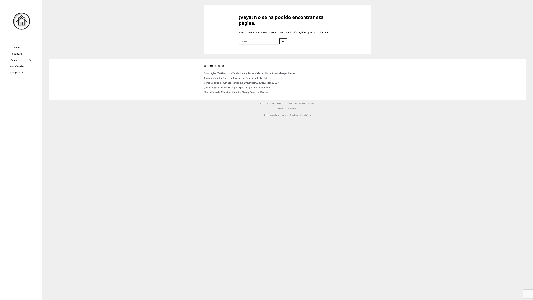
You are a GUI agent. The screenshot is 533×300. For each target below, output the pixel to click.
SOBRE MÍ (17, 54)
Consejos (289, 103)
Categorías (15, 72)
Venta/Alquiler (17, 66)
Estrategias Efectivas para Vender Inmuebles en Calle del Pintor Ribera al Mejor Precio (249, 73)
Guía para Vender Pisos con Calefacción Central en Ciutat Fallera (237, 78)
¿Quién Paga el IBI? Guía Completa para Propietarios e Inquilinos (237, 87)
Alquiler (280, 103)
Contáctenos (17, 60)
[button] (23, 72)
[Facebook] (13, 85)
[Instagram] (20, 85)
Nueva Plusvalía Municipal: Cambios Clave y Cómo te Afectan (236, 92)
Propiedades (300, 103)
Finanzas (311, 103)
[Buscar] (283, 41)
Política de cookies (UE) (287, 108)
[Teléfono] (27, 85)
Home (17, 47)
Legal (262, 103)
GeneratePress (305, 115)
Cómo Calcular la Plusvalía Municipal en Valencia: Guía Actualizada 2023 (241, 82)
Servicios (270, 103)
